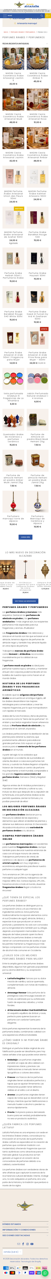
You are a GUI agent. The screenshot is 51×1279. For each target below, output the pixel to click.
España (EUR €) (11, 1252)
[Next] (47, 577)
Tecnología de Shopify (31, 1261)
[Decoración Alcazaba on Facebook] (23, 1244)
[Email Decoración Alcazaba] (19, 1244)
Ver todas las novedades (25, 601)
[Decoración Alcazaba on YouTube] (32, 1244)
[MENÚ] (3, 15)
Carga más (25, 537)
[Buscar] (41, 15)
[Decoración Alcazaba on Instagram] (27, 1244)
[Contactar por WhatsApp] (45, 1273)
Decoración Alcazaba (19, 1259)
